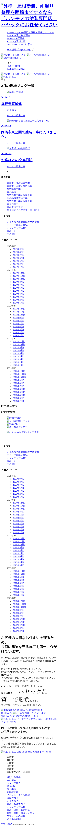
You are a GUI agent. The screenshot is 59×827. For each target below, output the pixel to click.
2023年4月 (18, 332)
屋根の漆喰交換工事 (17, 198)
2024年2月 (18, 300)
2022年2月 (18, 362)
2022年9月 (18, 347)
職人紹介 (11, 786)
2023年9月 (18, 317)
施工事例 (11, 789)
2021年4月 (19, 395)
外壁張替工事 (14, 189)
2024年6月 (18, 288)
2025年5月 (18, 261)
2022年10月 (19, 344)
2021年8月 (18, 383)
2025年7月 (18, 255)
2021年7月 (18, 386)
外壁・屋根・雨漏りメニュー (22, 813)
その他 (11, 234)
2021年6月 (19, 389)
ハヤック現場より (17, 225)
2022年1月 (18, 365)
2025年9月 (18, 249)
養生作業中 (12, 204)
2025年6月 (18, 258)
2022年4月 (18, 356)
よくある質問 (14, 819)
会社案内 (11, 780)
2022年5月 (18, 353)
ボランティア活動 (16, 228)
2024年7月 (18, 285)
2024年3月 (18, 297)
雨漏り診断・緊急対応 (18, 810)
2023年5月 (18, 329)
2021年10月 (19, 377)
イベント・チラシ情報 (18, 795)
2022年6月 (18, 350)
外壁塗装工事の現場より (19, 195)
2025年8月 (18, 252)
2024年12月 (19, 273)
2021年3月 (18, 398)
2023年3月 (18, 335)
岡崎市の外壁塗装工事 (18, 183)
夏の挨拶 (11, 192)
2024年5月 (18, 291)
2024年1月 (18, 303)
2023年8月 (18, 320)
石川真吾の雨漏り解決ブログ (23, 222)
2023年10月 (19, 314)
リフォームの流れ (16, 816)
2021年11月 (19, 374)
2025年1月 (18, 267)
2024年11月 (19, 276)
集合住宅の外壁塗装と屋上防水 (23, 210)
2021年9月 (18, 380)
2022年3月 (18, 359)
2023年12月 (19, 308)
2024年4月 (18, 294)
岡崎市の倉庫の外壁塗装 (19, 186)
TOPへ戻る (6, 824)
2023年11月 (19, 311)
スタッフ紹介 (14, 783)
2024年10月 (19, 279)
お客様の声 (12, 792)
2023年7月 (18, 323)
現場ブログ (12, 798)
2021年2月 (18, 401)
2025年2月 (18, 264)
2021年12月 (19, 371)
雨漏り (11, 231)
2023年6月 (18, 326)
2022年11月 (19, 341)
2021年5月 (19, 392)
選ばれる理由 (14, 777)
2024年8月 (18, 282)
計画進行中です (15, 207)
